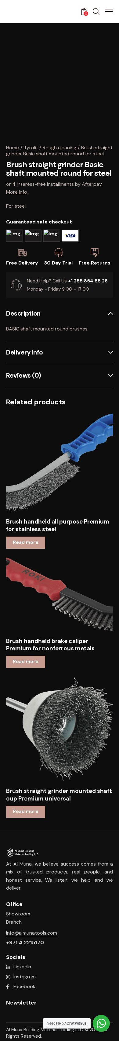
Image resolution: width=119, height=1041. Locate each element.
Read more (25, 542)
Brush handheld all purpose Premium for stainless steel (57, 525)
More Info (16, 192)
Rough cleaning (59, 147)
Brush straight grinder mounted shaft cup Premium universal (59, 794)
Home (12, 147)
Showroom (18, 914)
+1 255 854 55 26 (88, 281)
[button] (51, 462)
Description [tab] (23, 314)
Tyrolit (31, 147)
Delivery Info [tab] (24, 352)
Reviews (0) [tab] (23, 375)
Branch (14, 922)
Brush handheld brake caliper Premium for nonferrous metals (50, 645)
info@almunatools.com (31, 933)
